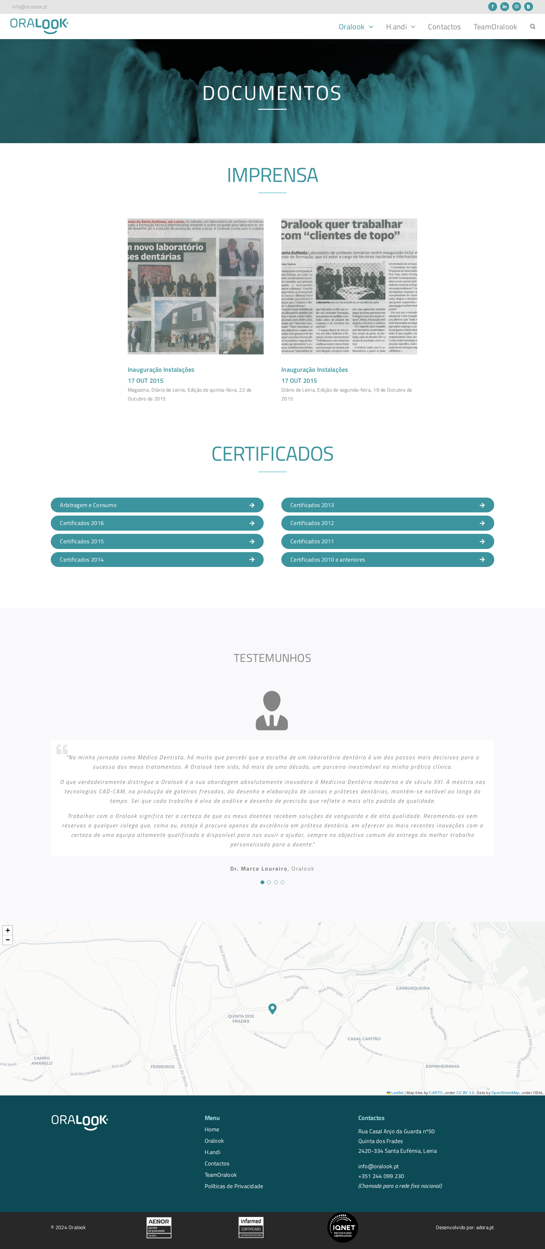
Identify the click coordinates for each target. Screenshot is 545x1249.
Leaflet (397, 1092)
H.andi (212, 1152)
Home (212, 1129)
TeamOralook (221, 1174)
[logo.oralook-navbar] (39, 20)
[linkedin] (504, 6)
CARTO (435, 1092)
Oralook (214, 1140)
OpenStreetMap (505, 1092)
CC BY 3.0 (465, 1092)
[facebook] (492, 6)
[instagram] (516, 6)
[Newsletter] (528, 6)
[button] (533, 26)
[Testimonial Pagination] (262, 882)
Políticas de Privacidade (234, 1186)
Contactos (217, 1163)
